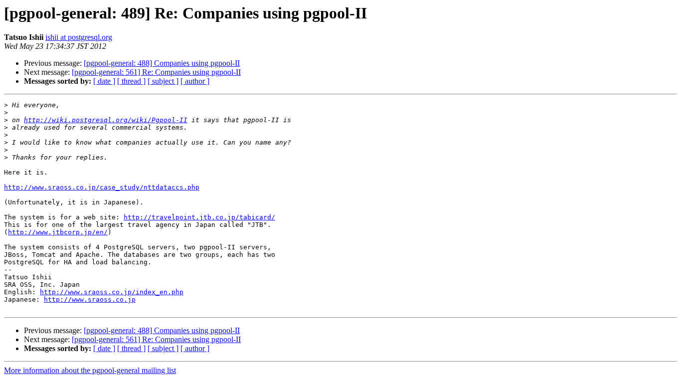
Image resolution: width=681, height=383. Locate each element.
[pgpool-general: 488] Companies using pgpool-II (162, 63)
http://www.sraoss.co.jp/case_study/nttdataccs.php (101, 187)
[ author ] (194, 81)
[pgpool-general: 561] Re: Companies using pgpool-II (156, 72)
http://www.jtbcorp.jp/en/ (58, 232)
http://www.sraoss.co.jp (90, 299)
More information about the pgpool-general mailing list (90, 370)
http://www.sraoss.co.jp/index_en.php (111, 292)
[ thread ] (131, 81)
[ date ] (104, 81)
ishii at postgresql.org (78, 37)
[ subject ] (163, 81)
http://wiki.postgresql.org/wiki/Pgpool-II (105, 120)
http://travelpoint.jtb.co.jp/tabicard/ (199, 217)
